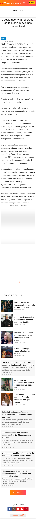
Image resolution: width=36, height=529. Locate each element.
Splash (18, 10)
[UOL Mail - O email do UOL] (24, 2)
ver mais (16, 492)
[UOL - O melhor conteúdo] (3, 3)
